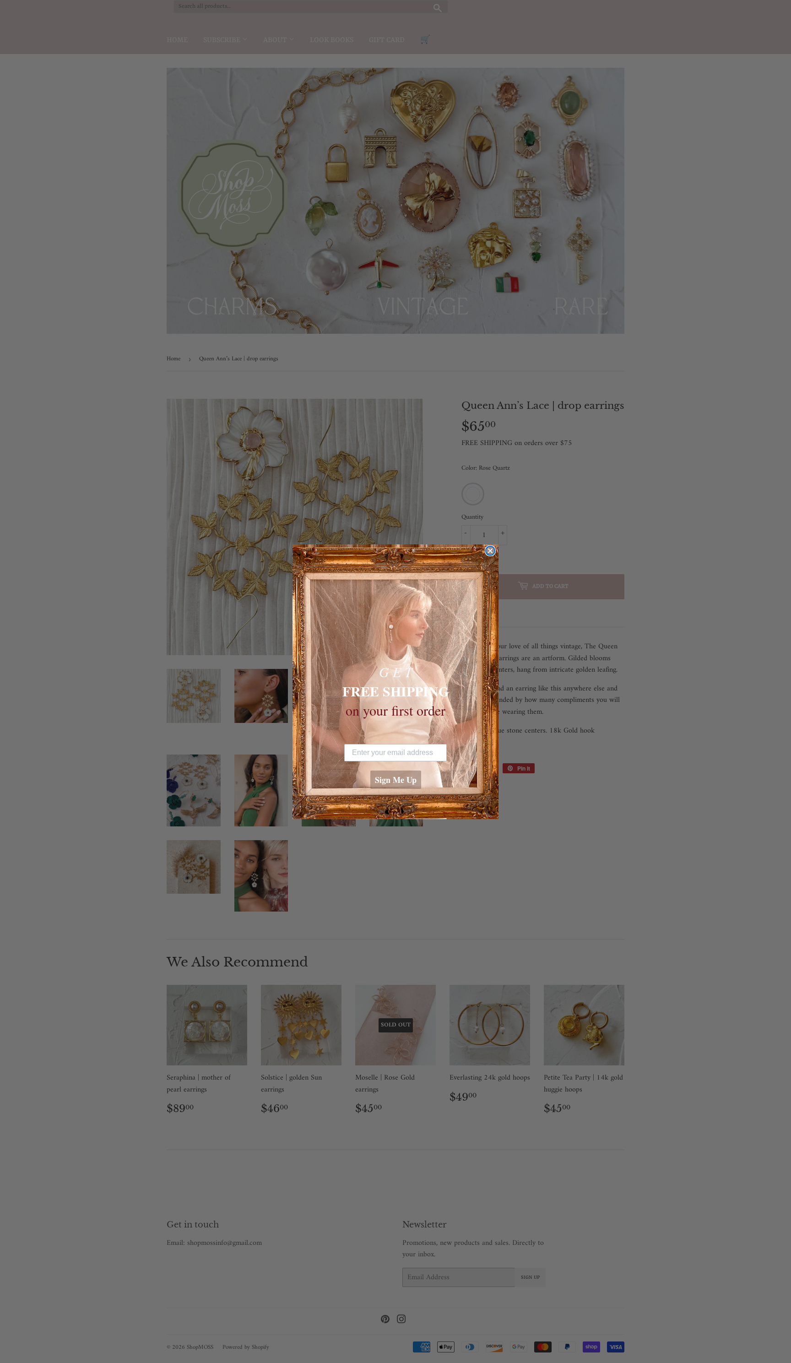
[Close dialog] (490, 550)
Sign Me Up (396, 780)
